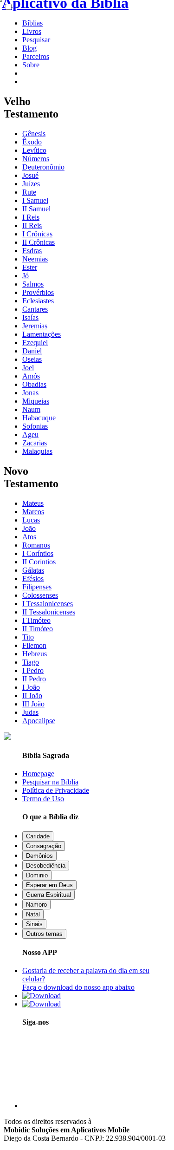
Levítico (34, 150)
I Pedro (33, 670)
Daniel (32, 351)
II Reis (32, 225)
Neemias (35, 259)
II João (32, 695)
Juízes (31, 184)
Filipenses (37, 587)
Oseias (32, 359)
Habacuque (39, 418)
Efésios (33, 578)
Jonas (30, 393)
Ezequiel (35, 342)
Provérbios (38, 292)
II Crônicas (38, 242)
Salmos (33, 284)
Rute (29, 192)
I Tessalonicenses (47, 604)
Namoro (36, 904)
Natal (33, 914)
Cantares (35, 309)
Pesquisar (36, 40)
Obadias (34, 384)
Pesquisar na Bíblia (50, 782)
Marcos (33, 512)
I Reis (30, 217)
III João (33, 704)
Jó (25, 276)
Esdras (32, 251)
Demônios (39, 855)
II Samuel (36, 209)
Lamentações (41, 334)
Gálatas (33, 570)
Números (35, 159)
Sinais (34, 924)
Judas (30, 712)
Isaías (30, 317)
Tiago (30, 662)
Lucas (31, 520)
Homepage (38, 774)
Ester (29, 267)
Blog (29, 48)
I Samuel (35, 200)
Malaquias (37, 451)
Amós (31, 376)
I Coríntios (37, 553)
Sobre (30, 65)
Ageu (30, 434)
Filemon (34, 645)
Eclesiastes (38, 301)
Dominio (37, 875)
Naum (31, 409)
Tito (28, 637)
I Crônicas (37, 234)
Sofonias (35, 426)
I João (31, 687)
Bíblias (32, 23)
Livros (31, 31)
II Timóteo (37, 629)
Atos (29, 537)
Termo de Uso (43, 799)
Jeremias (34, 326)
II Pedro (34, 679)
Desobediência (45, 865)
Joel (28, 368)
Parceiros (35, 56)
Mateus (33, 503)
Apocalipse (38, 721)
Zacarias (34, 443)
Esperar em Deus (49, 885)
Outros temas (44, 933)
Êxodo (32, 142)
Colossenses (40, 595)
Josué (30, 175)
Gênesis (33, 133)
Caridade (38, 836)
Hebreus (34, 654)
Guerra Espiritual (48, 894)
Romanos (36, 545)
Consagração (43, 846)
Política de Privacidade (55, 790)
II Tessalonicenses (48, 612)
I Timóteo (36, 620)
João (29, 528)
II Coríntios (39, 562)
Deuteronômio (43, 167)
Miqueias (35, 401)
